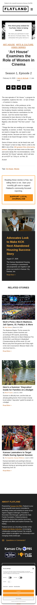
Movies (16, 169)
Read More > (7, 351)
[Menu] (31, 9)
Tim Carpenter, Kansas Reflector (14, 458)
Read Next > (11, 275)
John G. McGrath (22, 78)
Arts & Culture (24, 45)
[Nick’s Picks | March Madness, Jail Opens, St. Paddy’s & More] (18, 307)
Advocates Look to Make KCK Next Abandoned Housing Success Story (18, 245)
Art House (9, 45)
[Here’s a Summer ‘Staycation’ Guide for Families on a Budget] (18, 372)
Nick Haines (8, 327)
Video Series (18, 47)
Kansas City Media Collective (12, 529)
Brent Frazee (9, 392)
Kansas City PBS (16, 506)
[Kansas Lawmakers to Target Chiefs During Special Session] (18, 437)
